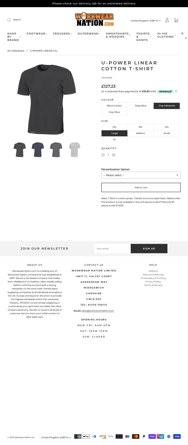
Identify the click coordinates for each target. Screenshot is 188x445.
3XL (141, 127)
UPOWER (106, 77)
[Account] (167, 20)
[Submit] (11, 20)
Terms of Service (153, 285)
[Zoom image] (47, 100)
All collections (15, 50)
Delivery (153, 271)
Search (17, 19)
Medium (140, 133)
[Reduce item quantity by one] (103, 155)
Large (114, 133)
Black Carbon (114, 105)
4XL (167, 127)
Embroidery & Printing (153, 278)
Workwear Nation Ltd (24, 437)
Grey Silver (114, 112)
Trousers (61, 33)
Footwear (36, 33)
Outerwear (88, 33)
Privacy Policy (153, 281)
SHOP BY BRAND (13, 37)
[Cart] (176, 21)
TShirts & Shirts (143, 37)
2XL (115, 127)
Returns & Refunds (153, 274)
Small (167, 133)
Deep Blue (140, 105)
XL (114, 139)
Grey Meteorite (167, 105)
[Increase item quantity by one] (114, 155)
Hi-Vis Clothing (165, 35)
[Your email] (112, 248)
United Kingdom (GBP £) (145, 20)
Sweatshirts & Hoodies (117, 35)
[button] (16, 100)
